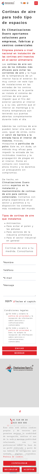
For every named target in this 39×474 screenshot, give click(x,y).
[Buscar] (21, 3)
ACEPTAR (29, 469)
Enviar (19, 348)
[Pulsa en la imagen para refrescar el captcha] (8, 301)
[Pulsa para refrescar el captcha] (14, 301)
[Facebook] (20, 411)
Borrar (20, 353)
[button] (36, 3)
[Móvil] (27, 3)
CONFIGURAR (19, 463)
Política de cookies (13, 457)
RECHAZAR (11, 469)
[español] (24, 3)
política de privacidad (19, 316)
